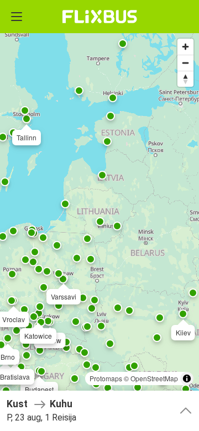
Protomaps (106, 378)
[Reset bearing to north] (185, 79)
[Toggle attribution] (186, 378)
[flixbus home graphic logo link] (99, 17)
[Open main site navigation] (17, 17)
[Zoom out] (185, 63)
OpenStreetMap (154, 378)
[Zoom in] (185, 47)
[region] (99, 215)
